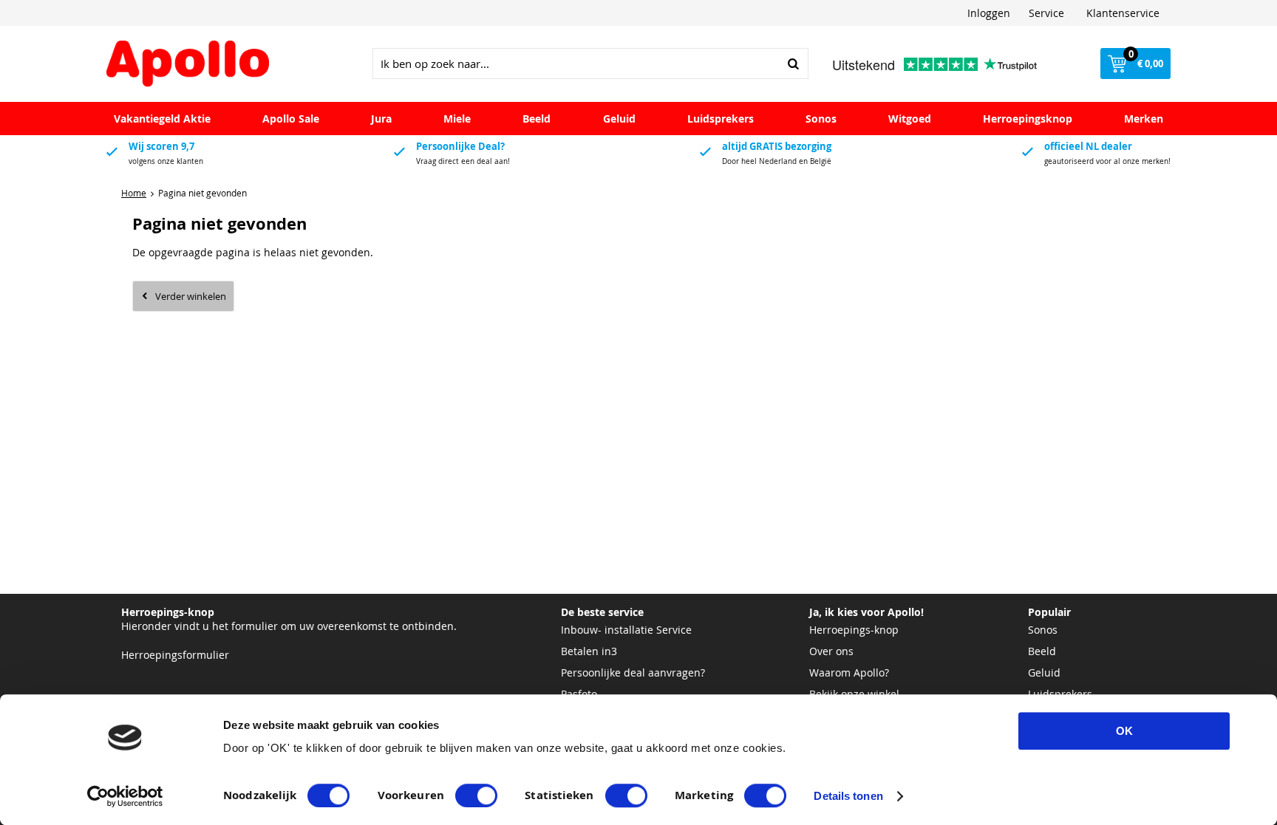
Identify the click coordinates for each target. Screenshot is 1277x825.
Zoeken (793, 63)
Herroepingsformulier (175, 655)
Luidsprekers (720, 119)
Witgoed (909, 119)
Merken (1143, 119)
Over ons (831, 651)
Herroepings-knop (854, 630)
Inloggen (988, 13)
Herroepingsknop (1027, 119)
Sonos (821, 119)
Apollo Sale (290, 119)
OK (1124, 731)
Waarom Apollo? (849, 672)
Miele (457, 119)
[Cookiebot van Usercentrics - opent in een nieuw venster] (125, 796)
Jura (381, 119)
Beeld (536, 119)
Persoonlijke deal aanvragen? (633, 672)
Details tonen (848, 796)
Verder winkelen (190, 296)
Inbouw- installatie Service (626, 630)
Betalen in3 (589, 651)
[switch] (476, 795)
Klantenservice (1122, 13)
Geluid (619, 119)
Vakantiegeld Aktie (162, 119)
